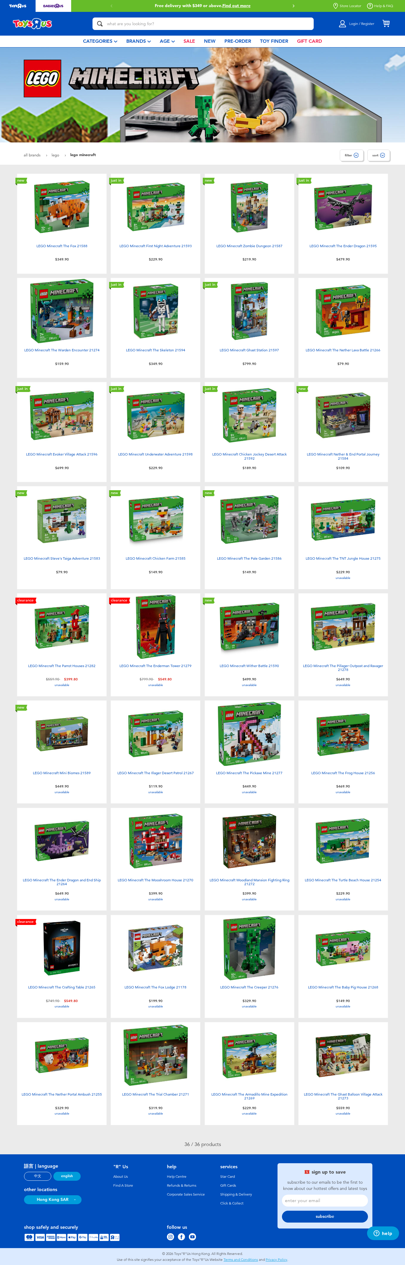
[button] (111, 6)
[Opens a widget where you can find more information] (383, 1233)
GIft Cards (228, 1185)
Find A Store (123, 1185)
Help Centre (176, 1176)
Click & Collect (231, 1203)
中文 (37, 1176)
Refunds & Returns (181, 1185)
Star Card (227, 1176)
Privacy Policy (276, 1260)
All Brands (33, 155)
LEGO (56, 155)
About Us (120, 1176)
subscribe (325, 1216)
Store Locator (350, 6)
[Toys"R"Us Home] (32, 23)
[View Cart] (386, 24)
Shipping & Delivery (236, 1194)
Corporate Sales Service (186, 1194)
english (67, 1176)
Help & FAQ (383, 6)
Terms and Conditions (241, 1260)
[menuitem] (100, 41)
